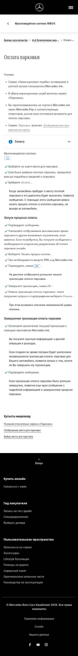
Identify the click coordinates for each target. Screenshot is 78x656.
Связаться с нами (15, 486)
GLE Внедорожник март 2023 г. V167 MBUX (45, 40)
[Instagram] (46, 644)
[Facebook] (30, 644)
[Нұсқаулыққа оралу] (9, 23)
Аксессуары (11, 553)
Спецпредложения (16, 516)
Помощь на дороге (16, 564)
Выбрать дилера (14, 522)
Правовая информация (39, 618)
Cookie (39, 626)
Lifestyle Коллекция (16, 559)
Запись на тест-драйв (18, 511)
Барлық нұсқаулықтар (16, 40)
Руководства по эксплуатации (23, 582)
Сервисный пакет (15, 570)
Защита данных (39, 634)
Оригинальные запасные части (24, 576)
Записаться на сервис (18, 547)
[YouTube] (38, 644)
